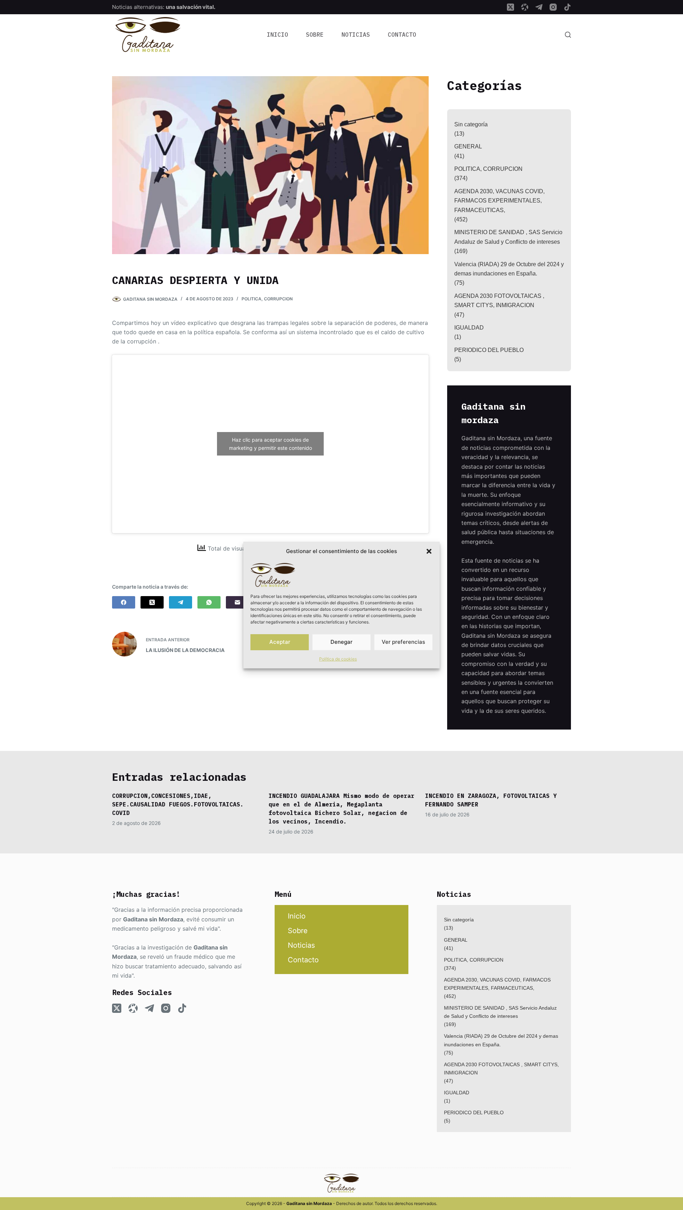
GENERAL (468, 146)
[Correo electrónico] (237, 602)
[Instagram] (553, 7)
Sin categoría (471, 124)
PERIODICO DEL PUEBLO (489, 350)
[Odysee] (524, 7)
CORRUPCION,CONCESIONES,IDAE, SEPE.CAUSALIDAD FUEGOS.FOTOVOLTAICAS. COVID (178, 804)
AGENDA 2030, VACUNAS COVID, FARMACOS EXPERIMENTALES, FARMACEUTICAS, (499, 200)
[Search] (568, 35)
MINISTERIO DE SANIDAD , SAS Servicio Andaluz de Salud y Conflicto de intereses (508, 236)
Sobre (315, 34)
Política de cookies (338, 659)
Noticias (356, 34)
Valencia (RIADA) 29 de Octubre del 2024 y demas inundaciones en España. (509, 269)
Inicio (277, 34)
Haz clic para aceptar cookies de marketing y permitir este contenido (270, 444)
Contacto (402, 34)
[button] (429, 551)
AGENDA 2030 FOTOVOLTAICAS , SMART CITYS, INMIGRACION (499, 300)
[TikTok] (567, 7)
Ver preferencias (403, 641)
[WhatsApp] (209, 602)
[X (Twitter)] (510, 7)
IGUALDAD (469, 328)
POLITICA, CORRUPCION (267, 298)
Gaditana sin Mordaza (153, 919)
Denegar (341, 641)
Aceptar (279, 641)
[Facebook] (123, 602)
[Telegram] (538, 7)
